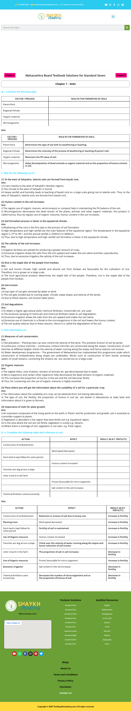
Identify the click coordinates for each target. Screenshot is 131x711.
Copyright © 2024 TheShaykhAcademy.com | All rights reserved (65, 706)
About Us (65, 668)
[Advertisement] (65, 52)
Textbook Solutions (70, 600)
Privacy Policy (65, 680)
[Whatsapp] (19, 653)
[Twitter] (41, 653)
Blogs (65, 662)
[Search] (127, 27)
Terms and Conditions (65, 674)
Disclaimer (65, 687)
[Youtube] (14, 653)
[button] (113, 16)
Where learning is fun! (27, 614)
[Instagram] (30, 653)
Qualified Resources (107, 600)
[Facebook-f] (25, 653)
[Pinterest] (36, 653)
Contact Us (65, 693)
